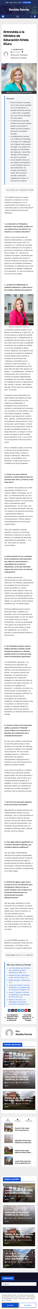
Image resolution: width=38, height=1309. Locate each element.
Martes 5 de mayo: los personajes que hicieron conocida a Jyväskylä (17, 1002)
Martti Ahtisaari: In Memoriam (19, 980)
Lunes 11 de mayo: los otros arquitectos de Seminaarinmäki (23, 1163)
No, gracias (27, 1305)
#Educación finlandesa (19, 55)
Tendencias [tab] (28, 1121)
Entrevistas (15, 28)
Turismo (22, 1074)
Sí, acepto (10, 1305)
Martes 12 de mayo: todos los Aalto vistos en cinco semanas (19, 1100)
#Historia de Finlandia (19, 58)
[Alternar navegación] (17, 16)
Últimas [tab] (8, 1121)
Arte (6, 1095)
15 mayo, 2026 (12, 1196)
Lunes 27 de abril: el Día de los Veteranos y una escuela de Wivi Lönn (19, 994)
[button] (31, 16)
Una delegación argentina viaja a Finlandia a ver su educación (13, 1017)
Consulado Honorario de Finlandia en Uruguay (26, 1017)
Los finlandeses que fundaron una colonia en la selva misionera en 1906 (19, 970)
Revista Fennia (19, 9)
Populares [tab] (18, 1121)
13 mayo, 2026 (12, 1218)
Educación (7, 28)
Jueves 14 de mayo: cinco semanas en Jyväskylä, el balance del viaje (19, 1058)
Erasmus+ (16, 1053)
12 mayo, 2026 (12, 1240)
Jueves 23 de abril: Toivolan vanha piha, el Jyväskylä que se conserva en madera (19, 987)
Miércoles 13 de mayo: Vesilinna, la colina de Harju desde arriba (17, 1079)
